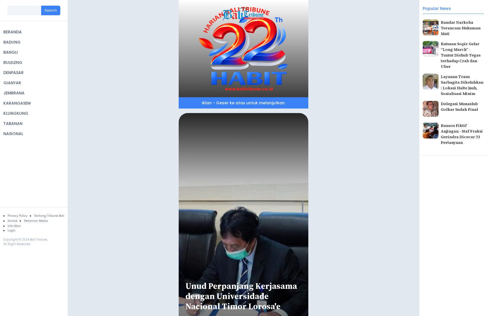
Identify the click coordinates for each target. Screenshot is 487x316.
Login (12, 230)
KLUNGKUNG (15, 113)
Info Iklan (14, 226)
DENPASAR (13, 72)
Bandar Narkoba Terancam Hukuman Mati (461, 28)
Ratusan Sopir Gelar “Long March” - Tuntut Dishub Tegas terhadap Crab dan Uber (461, 55)
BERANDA (12, 32)
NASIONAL (13, 134)
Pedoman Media (36, 221)
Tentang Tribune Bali (49, 216)
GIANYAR (12, 83)
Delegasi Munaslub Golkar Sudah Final (459, 106)
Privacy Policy (18, 216)
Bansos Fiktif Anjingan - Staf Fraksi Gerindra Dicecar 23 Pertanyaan (462, 134)
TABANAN (13, 123)
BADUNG (12, 42)
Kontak (12, 221)
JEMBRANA (14, 93)
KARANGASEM (17, 103)
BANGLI (10, 52)
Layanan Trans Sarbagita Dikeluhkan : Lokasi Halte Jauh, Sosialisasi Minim (462, 85)
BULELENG (12, 62)
